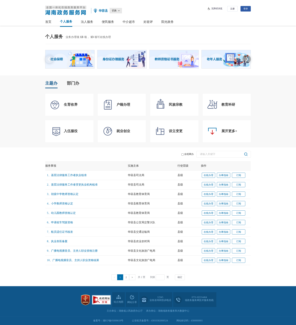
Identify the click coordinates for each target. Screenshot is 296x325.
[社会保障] (70, 59)
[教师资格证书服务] (174, 59)
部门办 (73, 83)
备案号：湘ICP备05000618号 (108, 320)
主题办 (51, 83)
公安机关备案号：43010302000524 (150, 320)
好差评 (148, 22)
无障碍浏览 (216, 8)
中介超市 (129, 22)
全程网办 (189, 154)
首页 (48, 22)
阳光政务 (167, 22)
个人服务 (66, 21)
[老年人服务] (226, 59)
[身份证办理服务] (122, 59)
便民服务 (108, 22)
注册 (232, 8)
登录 (245, 8)
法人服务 (87, 22)
